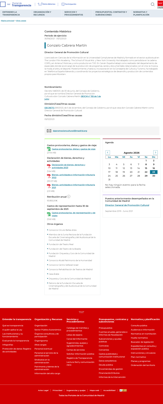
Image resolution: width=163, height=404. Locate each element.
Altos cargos (21, 21)
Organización (40, 325)
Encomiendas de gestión (111, 369)
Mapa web (94, 390)
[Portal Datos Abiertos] (46, 4)
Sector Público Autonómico (47, 330)
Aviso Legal (43, 390)
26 (124, 176)
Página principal (7, 21)
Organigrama (41, 341)
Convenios (104, 350)
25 (116, 176)
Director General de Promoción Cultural (127, 205)
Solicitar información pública (80, 354)
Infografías (7, 345)
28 (138, 176)
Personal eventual (43, 349)
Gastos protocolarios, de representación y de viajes (73, 214)
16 (154, 168)
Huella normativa (139, 338)
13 (131, 168)
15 (146, 168)
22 (146, 172)
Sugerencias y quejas (76, 390)
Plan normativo (138, 357)
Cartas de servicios (76, 350)
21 (139, 172)
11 (116, 168)
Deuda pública (106, 365)
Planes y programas (140, 361)
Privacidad (57, 390)
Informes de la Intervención (112, 377)
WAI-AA (123, 390)
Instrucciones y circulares (143, 353)
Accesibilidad (109, 390)
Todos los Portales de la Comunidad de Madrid (81, 395)
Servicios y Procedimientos (73, 13)
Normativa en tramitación (143, 334)
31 (109, 179)
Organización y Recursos (42, 13)
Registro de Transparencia (79, 358)
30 (153, 176)
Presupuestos (105, 328)
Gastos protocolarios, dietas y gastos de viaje (73, 149)
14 (138, 168)
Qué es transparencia (12, 325)
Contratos (104, 346)
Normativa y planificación (141, 13)
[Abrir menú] (152, 4)
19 (124, 172)
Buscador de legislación (142, 342)
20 (131, 172)
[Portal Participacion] (69, 4)
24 (109, 176)
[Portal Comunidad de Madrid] (160, 4)
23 (153, 172)
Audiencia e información (143, 330)
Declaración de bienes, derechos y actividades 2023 (68, 166)
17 (109, 172)
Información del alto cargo (47, 373)
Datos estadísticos (107, 361)
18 (117, 172)
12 (124, 168)
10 (109, 168)
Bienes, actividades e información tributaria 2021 (73, 186)
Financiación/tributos (109, 373)
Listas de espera (74, 335)
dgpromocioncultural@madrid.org (70, 131)
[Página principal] (15, 4)
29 (146, 176)
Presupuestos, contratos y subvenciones (111, 13)
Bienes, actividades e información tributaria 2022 (73, 176)
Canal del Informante (77, 339)
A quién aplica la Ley (12, 330)
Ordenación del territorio (143, 365)
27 (131, 176)
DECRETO (50, 108)
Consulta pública (139, 325)
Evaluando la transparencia (15, 341)
